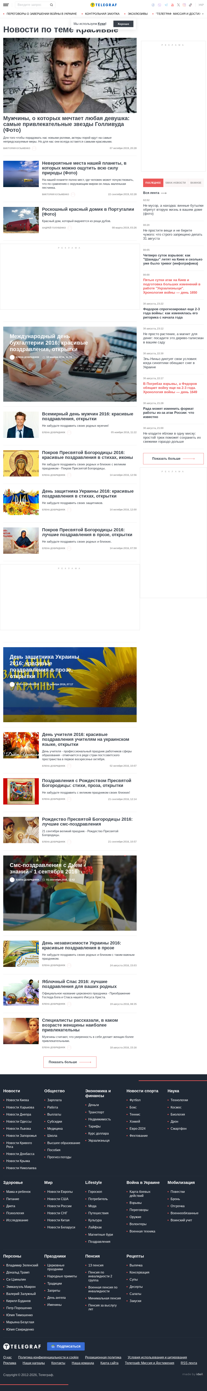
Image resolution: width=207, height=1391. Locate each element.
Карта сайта (109, 1363)
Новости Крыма (18, 1161)
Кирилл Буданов (18, 1301)
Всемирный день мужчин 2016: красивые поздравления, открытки (87, 416)
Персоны (12, 1256)
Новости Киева (17, 1100)
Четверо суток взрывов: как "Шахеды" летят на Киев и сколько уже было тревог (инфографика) (172, 259)
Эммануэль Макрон (21, 1286)
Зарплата (54, 1100)
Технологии (179, 1100)
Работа (52, 1107)
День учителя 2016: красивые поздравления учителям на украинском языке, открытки (85, 739)
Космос (176, 1107)
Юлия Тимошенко (19, 1315)
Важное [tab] (195, 182)
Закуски (135, 1301)
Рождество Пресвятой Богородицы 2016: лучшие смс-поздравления (87, 822)
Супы (134, 1279)
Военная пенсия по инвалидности (102, 1289)
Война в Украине (143, 1182)
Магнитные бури (100, 1234)
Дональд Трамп (18, 1272)
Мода (92, 1206)
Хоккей (135, 1121)
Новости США (58, 1199)
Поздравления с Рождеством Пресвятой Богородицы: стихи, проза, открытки (86, 783)
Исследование (17, 1220)
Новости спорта (142, 1091)
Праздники (55, 1256)
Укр (201, 4)
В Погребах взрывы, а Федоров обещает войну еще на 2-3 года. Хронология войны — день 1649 (170, 388)
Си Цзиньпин (16, 1279)
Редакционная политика (103, 1357)
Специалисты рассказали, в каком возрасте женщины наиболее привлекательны (80, 1025)
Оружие (135, 1217)
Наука (173, 1091)
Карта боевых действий (140, 1193)
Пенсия (92, 1256)
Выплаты (54, 1114)
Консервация (139, 1272)
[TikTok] (190, 5)
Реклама (9, 1363)
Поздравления (99, 1241)
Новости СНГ (57, 1213)
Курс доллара (98, 1133)
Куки (101, 23)
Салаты (135, 1294)
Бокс (133, 1107)
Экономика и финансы (98, 1093)
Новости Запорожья (21, 1135)
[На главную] (103, 4)
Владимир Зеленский (22, 1265)
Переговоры (139, 1210)
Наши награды (34, 1363)
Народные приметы (62, 1276)
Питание (12, 1199)
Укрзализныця (99, 1140)
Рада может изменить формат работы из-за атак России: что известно (168, 413)
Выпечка (136, 1265)
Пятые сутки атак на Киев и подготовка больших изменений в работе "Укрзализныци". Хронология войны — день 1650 (171, 286)
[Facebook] (153, 5)
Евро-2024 (138, 1128)
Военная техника (142, 1231)
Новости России (59, 1206)
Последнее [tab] (153, 182)
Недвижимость (99, 1119)
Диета (10, 1206)
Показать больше (63, 1062)
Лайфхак (95, 1227)
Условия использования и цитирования (157, 1357)
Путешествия (98, 1213)
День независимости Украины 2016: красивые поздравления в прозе (81, 945)
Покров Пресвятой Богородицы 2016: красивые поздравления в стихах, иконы (87, 455)
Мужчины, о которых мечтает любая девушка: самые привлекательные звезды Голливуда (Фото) (66, 124)
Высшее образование (63, 1143)
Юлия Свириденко (20, 1329)
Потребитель (98, 1199)
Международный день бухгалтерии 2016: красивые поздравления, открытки (49, 342)
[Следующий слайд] (203, 14)
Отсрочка (178, 1206)
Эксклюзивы (138, 13)
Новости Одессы (19, 1121)
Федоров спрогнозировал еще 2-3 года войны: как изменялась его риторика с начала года (171, 313)
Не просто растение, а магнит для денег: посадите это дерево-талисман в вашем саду (173, 338)
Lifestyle (93, 1182)
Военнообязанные (185, 1213)
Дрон (174, 1121)
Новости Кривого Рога (19, 1145)
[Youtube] (172, 5)
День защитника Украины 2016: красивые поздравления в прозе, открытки (44, 666)
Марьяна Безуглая (20, 1322)
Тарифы (94, 1126)
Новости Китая (58, 1220)
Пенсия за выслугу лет (102, 1307)
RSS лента (189, 1363)
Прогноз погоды (59, 1157)
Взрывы (136, 1203)
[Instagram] (184, 5)
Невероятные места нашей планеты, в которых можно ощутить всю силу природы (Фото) (84, 168)
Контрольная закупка (102, 13)
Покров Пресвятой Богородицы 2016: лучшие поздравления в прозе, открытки (87, 532)
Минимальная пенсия (104, 1298)
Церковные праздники (55, 1267)
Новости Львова (18, 1128)
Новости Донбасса (20, 1154)
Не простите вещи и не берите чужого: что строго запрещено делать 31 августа (172, 235)
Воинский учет (181, 1220)
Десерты (136, 1286)
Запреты (53, 1290)
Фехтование (139, 1135)
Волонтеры (138, 1224)
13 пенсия (96, 1265)
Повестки (178, 1191)
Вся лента (151, 193)
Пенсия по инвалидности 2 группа (100, 1276)
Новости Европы (60, 1191)
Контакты (58, 1363)
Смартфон (179, 1128)
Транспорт (96, 1112)
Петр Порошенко (19, 1308)
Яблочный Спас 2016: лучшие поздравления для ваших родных (79, 984)
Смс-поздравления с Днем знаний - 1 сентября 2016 (46, 868)
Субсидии (54, 1121)
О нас (7, 1357)
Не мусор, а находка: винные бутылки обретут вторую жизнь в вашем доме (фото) (173, 210)
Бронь (175, 1199)
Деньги (93, 1105)
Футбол (135, 1100)
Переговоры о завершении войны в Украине (42, 13)
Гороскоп (95, 1191)
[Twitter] (178, 4)
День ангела (56, 1297)
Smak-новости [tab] (175, 182)
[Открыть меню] (6, 4)
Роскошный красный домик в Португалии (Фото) (88, 212)
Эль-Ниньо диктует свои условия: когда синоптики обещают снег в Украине (170, 363)
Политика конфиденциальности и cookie (48, 1357)
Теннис (135, 1114)
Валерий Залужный (21, 1294)
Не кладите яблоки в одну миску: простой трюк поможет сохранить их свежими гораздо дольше (172, 438)
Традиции (54, 1283)
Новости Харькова (20, 1107)
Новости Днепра (18, 1114)
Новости (11, 1091)
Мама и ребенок (18, 1191)
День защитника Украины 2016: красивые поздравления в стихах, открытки (88, 494)
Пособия (53, 1150)
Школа (52, 1135)
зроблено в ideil (193, 1374)
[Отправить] (51, 5)
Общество (54, 1091)
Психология (15, 1213)
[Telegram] (166, 5)
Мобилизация (181, 1182)
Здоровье (13, 1182)
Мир (48, 1182)
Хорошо (123, 23)
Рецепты (135, 1256)
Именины (54, 1304)
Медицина (55, 1128)
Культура (95, 1220)
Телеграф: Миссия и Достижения (149, 1363)
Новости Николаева (21, 1168)
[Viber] (159, 5)
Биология (178, 1114)
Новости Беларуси (61, 1227)
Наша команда (83, 1363)
